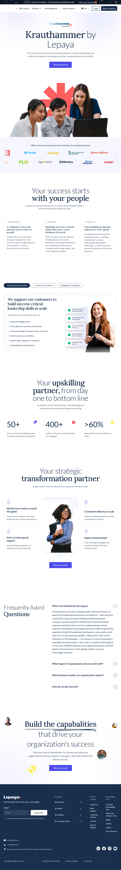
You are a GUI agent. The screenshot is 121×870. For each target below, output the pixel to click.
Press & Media (93, 826)
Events (108, 827)
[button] (37, 8)
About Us (94, 804)
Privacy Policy (88, 861)
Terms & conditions (72, 861)
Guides (108, 823)
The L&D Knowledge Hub (110, 807)
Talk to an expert (60, 768)
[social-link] (98, 848)
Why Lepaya (93, 809)
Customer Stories (94, 816)
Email (6, 808)
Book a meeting (109, 8)
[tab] (43, 285)
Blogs (108, 819)
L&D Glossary (111, 831)
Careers (93, 821)
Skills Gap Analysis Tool (111, 814)
